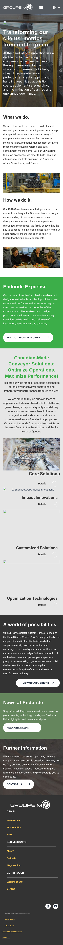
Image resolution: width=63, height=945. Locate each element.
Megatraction (13, 865)
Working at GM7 (15, 882)
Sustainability (14, 827)
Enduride (11, 858)
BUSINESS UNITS (16, 842)
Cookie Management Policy (12, 931)
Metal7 (10, 851)
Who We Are (13, 820)
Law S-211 (6, 937)
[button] (41, 7)
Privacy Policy (10, 919)
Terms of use (9, 925)
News (9, 834)
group (11, 811)
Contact (11, 889)
